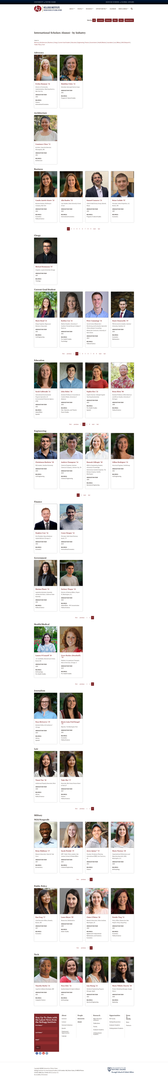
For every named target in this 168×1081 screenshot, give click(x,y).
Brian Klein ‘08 (118, 391)
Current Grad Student (64, 42)
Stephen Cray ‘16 (41, 533)
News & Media (123, 9)
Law (115, 42)
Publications (96, 1023)
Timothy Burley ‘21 (42, 986)
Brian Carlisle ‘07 (118, 200)
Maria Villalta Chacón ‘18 (122, 986)
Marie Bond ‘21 (41, 321)
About (71, 9)
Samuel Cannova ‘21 (94, 200)
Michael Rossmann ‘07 (44, 267)
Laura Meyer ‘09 (67, 917)
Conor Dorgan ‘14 (67, 533)
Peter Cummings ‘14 (94, 321)
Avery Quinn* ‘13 (93, 851)
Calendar (113, 9)
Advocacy (36, 42)
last (99, 229)
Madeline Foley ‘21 (68, 84)
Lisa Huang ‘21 (92, 986)
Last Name (39, 1032)
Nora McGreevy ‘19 (42, 722)
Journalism (110, 42)
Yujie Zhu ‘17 (66, 780)
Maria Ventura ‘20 (119, 851)
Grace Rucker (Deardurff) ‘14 (71, 656)
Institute (64, 1018)
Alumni (80, 1022)
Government (93, 42)
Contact (64, 1022)
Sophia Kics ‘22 (92, 391)
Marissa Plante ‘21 (42, 589)
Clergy (55, 42)
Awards (64, 1028)
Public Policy (37, 44)
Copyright (37, 1068)
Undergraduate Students (97, 1033)
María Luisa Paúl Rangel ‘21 (70, 723)
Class (121, 20)
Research (89, 9)
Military (119, 42)
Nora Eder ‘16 (66, 986)
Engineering (80, 42)
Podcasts (128, 1025)
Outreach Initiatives (67, 1025)
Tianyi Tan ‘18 (40, 780)
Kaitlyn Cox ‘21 (67, 321)
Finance (87, 42)
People (80, 9)
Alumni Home (129, 20)
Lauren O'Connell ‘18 (43, 655)
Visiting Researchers (115, 1022)
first (63, 353)
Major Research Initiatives (97, 1019)
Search (132, 9)
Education (74, 42)
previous (69, 353)
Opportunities (101, 9)
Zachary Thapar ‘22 (68, 589)
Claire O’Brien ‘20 (93, 917)
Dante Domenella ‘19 (120, 321)
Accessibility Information (41, 1074)
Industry (108, 20)
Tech (43, 44)
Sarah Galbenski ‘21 (42, 391)
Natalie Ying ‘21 (118, 917)
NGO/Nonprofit (126, 42)
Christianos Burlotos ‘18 (44, 462)
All (94, 20)
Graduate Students (98, 1030)
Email (37, 1039)
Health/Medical (102, 42)
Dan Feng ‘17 (40, 917)
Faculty (95, 1026)
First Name (39, 1025)
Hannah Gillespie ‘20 (94, 462)
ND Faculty (112, 1018)
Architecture (43, 42)
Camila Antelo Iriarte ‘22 (44, 200)
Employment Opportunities (65, 1032)
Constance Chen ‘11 (42, 144)
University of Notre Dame (51, 1068)
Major (115, 20)
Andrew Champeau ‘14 (69, 462)
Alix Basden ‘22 (67, 200)
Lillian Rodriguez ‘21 (120, 462)
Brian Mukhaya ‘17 (42, 851)
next (94, 229)
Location (100, 20)
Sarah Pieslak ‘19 (67, 851)
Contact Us (55, 1072)
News (127, 1022)
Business (50, 42)
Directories (81, 1018)
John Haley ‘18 (66, 391)
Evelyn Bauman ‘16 (42, 84)
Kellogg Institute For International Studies (45, 1070)
